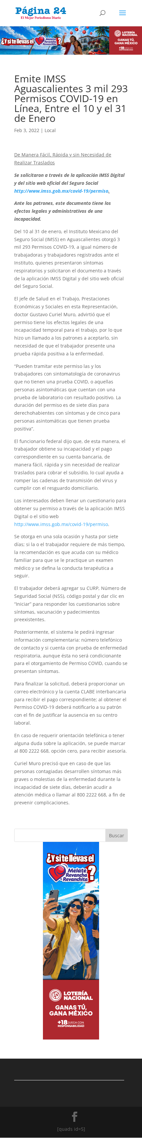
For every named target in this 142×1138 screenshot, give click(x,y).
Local (50, 130)
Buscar (116, 835)
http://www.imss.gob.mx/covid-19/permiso (61, 524)
